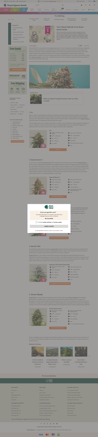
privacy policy (58, 222)
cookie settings (47, 222)
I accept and (50, 222)
